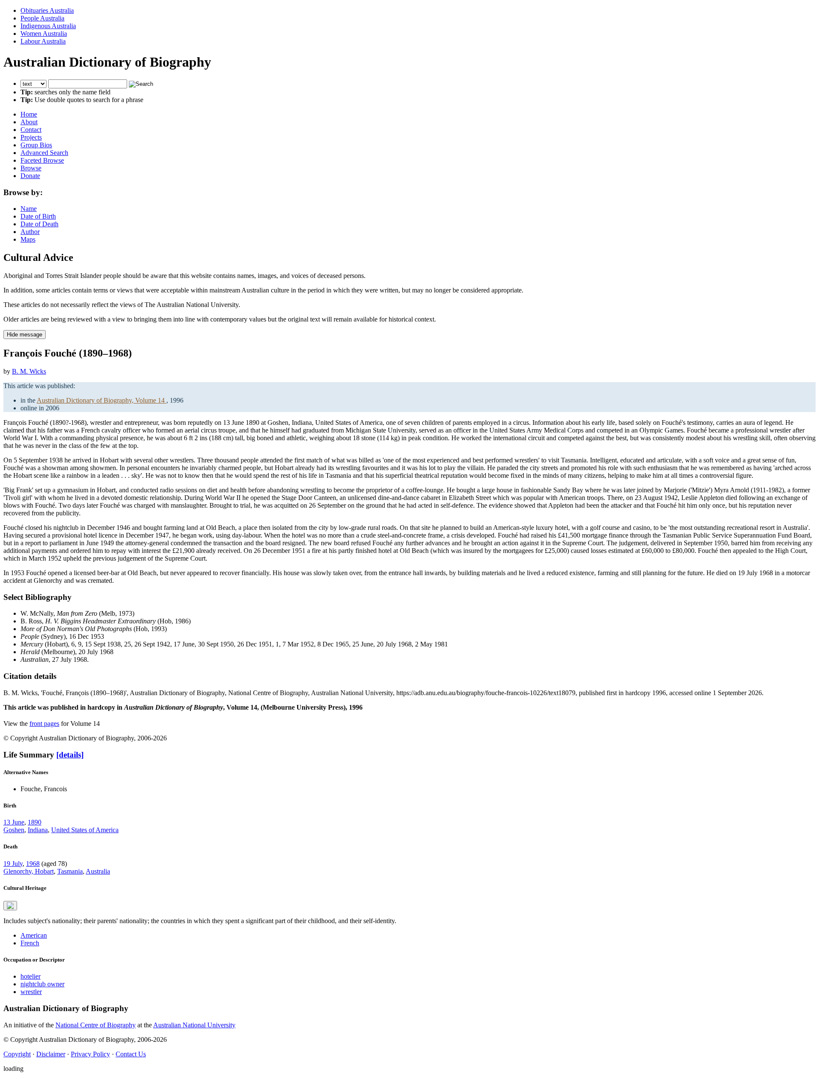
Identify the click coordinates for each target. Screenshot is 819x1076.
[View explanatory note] (10, 905)
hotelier (30, 976)
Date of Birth (38, 216)
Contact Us (131, 1054)
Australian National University (194, 1025)
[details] (70, 754)
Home (28, 114)
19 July (13, 863)
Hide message (24, 334)
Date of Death (39, 224)
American (33, 935)
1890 (34, 822)
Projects (31, 137)
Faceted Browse (42, 160)
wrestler (31, 991)
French (29, 943)
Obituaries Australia (47, 10)
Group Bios (36, 145)
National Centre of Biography (95, 1025)
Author (30, 231)
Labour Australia (43, 41)
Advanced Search (44, 152)
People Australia (42, 18)
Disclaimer (50, 1054)
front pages (44, 723)
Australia (98, 871)
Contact (30, 129)
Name (28, 208)
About (29, 122)
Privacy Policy (90, 1054)
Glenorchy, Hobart (28, 871)
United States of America (85, 829)
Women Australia (43, 33)
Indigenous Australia (48, 25)
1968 (33, 863)
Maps (27, 239)
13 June (13, 822)
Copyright (17, 1054)
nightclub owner (42, 984)
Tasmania (70, 871)
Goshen (13, 829)
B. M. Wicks (29, 371)
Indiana (38, 829)
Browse (30, 168)
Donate (30, 175)
